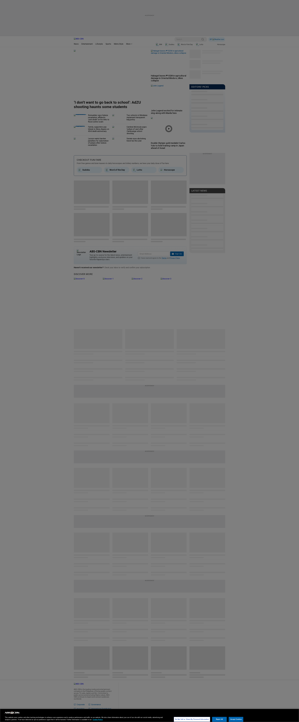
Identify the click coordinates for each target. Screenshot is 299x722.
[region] (149, 715)
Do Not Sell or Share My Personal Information (192, 719)
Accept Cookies (236, 719)
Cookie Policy (98, 719)
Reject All (219, 719)
